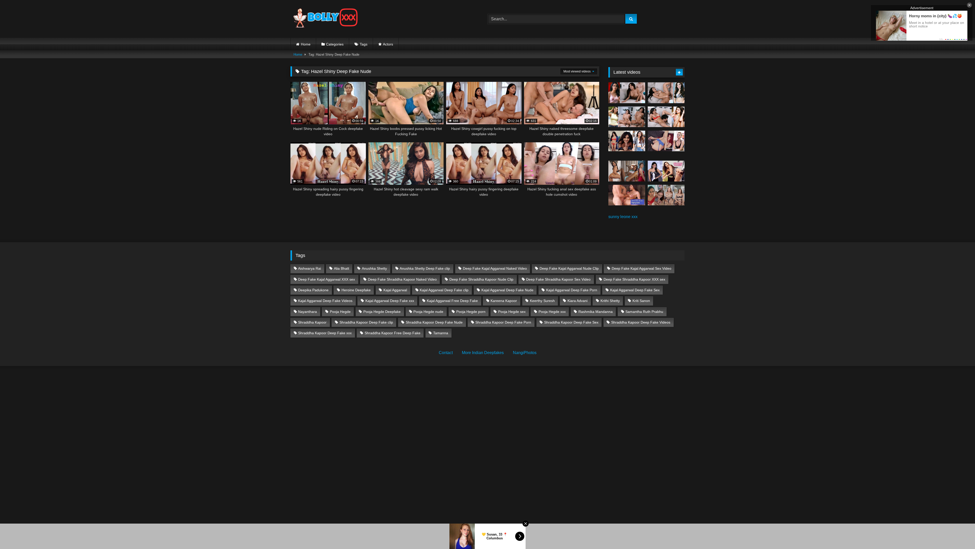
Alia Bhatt (341, 268)
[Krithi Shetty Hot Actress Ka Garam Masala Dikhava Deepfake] (666, 116)
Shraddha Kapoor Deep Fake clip (366, 322)
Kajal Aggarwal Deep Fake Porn (571, 290)
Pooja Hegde (340, 312)
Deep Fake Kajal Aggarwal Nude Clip (569, 268)
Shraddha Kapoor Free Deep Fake (392, 333)
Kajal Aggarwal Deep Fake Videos (325, 301)
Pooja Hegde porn (470, 312)
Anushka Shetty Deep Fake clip (425, 268)
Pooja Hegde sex (512, 312)
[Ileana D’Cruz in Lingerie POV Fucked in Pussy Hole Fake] (666, 195)
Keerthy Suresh (542, 301)
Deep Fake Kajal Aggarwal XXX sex (326, 279)
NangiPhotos (525, 352)
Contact (446, 352)
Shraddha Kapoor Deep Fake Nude (434, 322)
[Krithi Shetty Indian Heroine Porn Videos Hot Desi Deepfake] (626, 116)
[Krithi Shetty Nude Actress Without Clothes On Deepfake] (626, 141)
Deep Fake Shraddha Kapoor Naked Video (402, 279)
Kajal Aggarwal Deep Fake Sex (635, 290)
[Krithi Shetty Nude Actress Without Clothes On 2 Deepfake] (666, 92)
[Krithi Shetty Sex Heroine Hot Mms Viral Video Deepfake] (626, 92)
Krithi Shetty (610, 301)
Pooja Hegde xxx (552, 312)
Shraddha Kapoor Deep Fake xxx (325, 333)
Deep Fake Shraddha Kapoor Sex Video (558, 279)
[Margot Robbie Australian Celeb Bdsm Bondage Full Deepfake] (666, 141)
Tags (363, 44)
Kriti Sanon (641, 301)
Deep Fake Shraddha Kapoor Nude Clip (481, 279)
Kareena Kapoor (504, 301)
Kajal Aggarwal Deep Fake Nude (507, 290)
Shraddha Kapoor (312, 322)
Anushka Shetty (374, 268)
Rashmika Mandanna (595, 312)
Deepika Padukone (313, 290)
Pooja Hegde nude (428, 312)
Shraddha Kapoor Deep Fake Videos (640, 322)
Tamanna (440, 333)
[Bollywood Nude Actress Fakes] (325, 19)
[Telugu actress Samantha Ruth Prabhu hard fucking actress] (626, 195)
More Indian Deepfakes (483, 352)
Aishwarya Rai (309, 268)
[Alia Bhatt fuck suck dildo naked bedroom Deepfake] (666, 171)
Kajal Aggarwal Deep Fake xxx (389, 301)
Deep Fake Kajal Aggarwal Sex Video (641, 268)
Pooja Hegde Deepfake (382, 312)
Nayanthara (307, 312)
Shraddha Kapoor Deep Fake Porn (503, 322)
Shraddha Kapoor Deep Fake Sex (571, 322)
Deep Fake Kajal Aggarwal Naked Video (495, 268)
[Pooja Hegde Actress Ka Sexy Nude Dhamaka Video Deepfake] (626, 171)
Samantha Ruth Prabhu (644, 312)
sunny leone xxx (623, 217)
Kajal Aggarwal (395, 290)
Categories (335, 44)
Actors (388, 44)
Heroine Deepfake (356, 290)
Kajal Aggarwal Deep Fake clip (444, 290)
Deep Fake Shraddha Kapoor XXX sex (634, 279)
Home (306, 44)
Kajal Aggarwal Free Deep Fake (452, 301)
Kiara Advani (577, 301)
